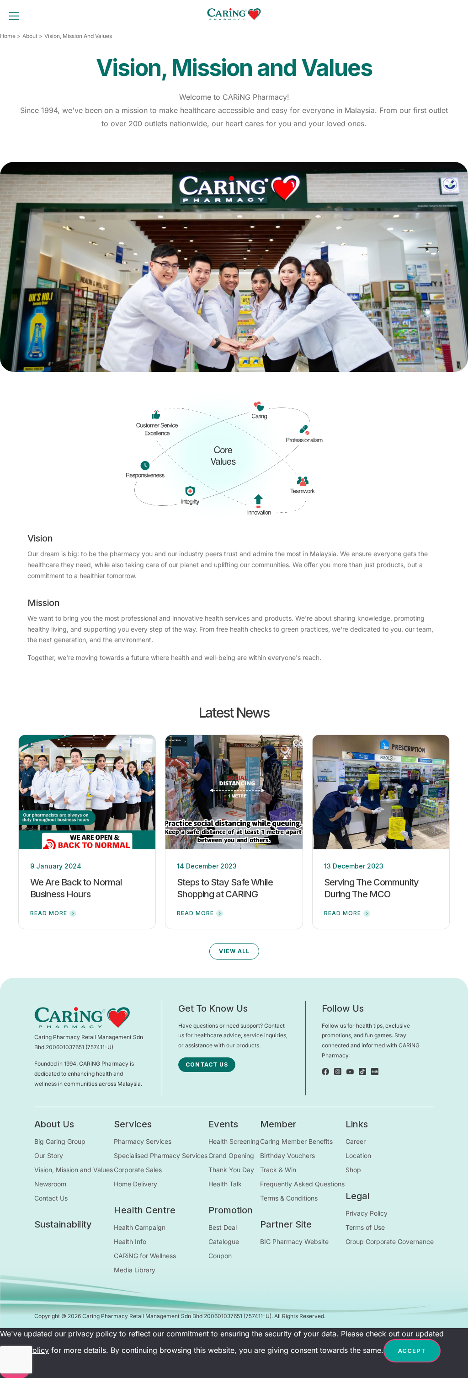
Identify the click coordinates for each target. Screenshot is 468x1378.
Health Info (130, 1241)
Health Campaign (139, 1227)
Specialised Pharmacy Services (160, 1155)
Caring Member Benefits (296, 1141)
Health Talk (225, 1184)
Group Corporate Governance (390, 1241)
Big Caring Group (59, 1141)
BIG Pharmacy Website (294, 1241)
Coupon (220, 1256)
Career (356, 1141)
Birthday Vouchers (287, 1155)
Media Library (134, 1270)
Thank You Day (231, 1170)
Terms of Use (365, 1227)
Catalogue (223, 1241)
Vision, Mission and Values (73, 1170)
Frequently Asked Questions (302, 1184)
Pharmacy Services (142, 1141)
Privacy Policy (367, 1213)
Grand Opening (231, 1155)
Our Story (48, 1155)
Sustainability (63, 1224)
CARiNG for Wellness (145, 1256)
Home (8, 35)
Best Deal (222, 1227)
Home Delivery (135, 1184)
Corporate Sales (138, 1170)
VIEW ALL (234, 951)
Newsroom (50, 1184)
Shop (353, 1170)
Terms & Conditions (289, 1198)
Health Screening (234, 1141)
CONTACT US (207, 1064)
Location (358, 1155)
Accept (412, 1350)
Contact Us (51, 1198)
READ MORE (48, 913)
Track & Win (278, 1170)
